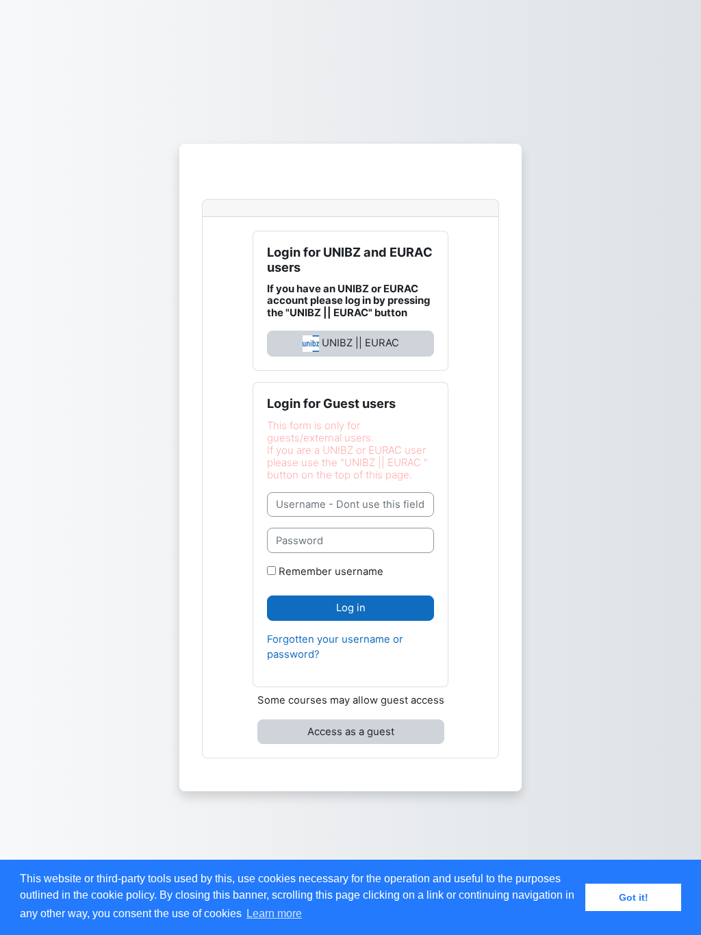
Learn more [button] (274, 913)
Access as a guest (350, 732)
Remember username (331, 571)
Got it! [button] (633, 897)
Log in (351, 608)
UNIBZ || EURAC (359, 343)
